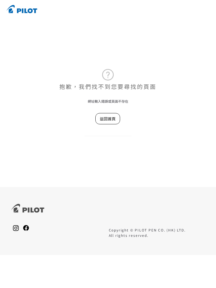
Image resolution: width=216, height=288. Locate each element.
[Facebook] (26, 228)
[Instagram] (16, 228)
